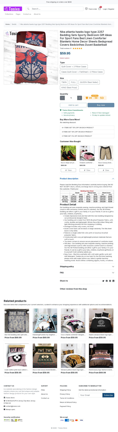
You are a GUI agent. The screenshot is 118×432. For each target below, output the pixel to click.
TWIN (64, 82)
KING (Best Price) (69, 87)
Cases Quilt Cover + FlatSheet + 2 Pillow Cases (82, 72)
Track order (92, 9)
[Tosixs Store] (13, 9)
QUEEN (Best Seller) (89, 82)
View (70, 170)
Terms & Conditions (67, 398)
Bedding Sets (17, 24)
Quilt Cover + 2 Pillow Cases (73, 66)
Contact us (45, 398)
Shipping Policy (65, 390)
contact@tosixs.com (13, 406)
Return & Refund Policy (68, 402)
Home (8, 24)
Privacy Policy (65, 394)
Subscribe (108, 395)
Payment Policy (65, 406)
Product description (69, 178)
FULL (73, 82)
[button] (99, 8)
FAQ (62, 272)
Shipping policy (67, 266)
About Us (44, 394)
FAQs (43, 390)
